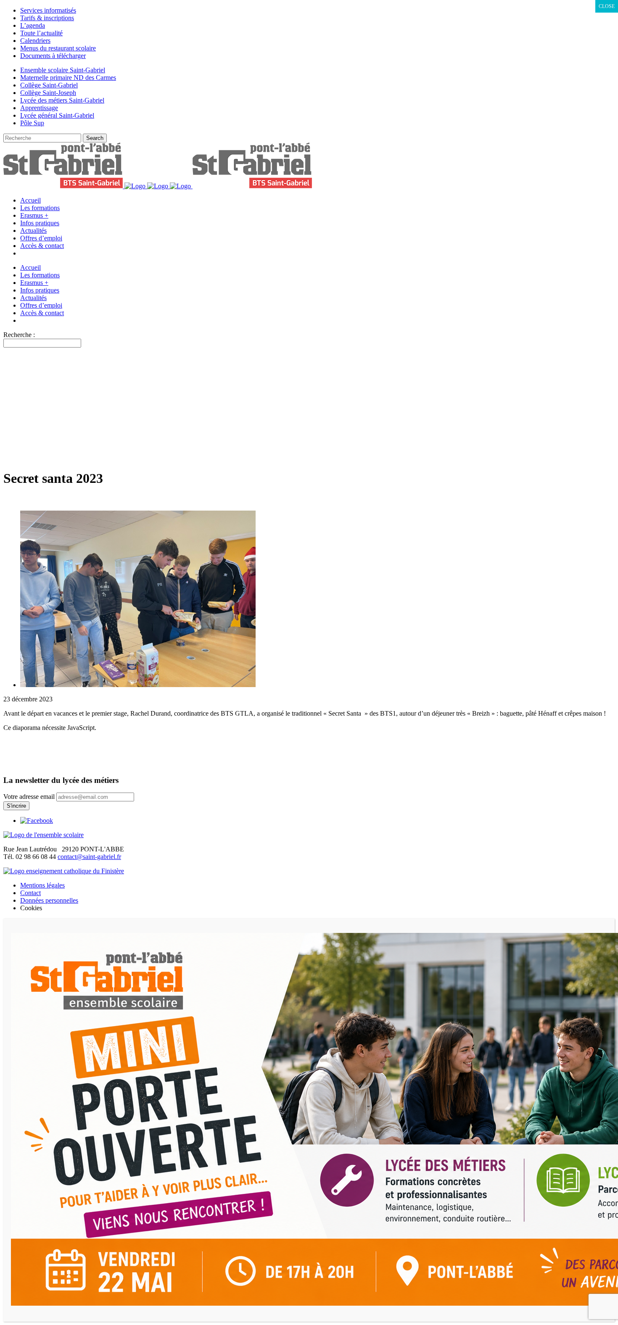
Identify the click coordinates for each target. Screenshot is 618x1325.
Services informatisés (48, 10)
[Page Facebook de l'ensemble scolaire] (36, 820)
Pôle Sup (32, 122)
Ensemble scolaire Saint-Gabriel (62, 70)
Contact (30, 892)
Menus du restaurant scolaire (58, 48)
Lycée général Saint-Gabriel (57, 115)
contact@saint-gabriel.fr (89, 856)
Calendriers (35, 40)
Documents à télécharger (53, 55)
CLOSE (607, 6)
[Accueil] (43, 834)
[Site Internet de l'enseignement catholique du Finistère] (63, 871)
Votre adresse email (29, 796)
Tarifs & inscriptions (47, 17)
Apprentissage (39, 107)
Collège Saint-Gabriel (49, 85)
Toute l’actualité (41, 33)
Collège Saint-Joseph (48, 92)
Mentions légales (42, 885)
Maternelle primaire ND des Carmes (68, 77)
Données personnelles (49, 900)
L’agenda (32, 25)
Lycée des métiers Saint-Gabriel (62, 100)
